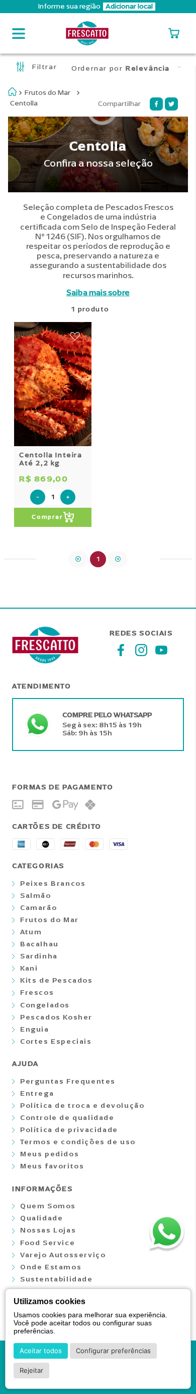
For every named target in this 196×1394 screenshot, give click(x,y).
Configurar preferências (113, 1351)
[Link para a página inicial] (12, 91)
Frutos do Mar (47, 93)
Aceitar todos (41, 1351)
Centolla (24, 103)
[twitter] (171, 104)
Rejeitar (31, 1370)
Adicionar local (129, 7)
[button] (98, 6)
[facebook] (156, 104)
